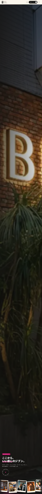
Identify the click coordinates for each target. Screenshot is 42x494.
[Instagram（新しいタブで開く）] (27, 2)
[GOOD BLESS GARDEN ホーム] (4, 2)
